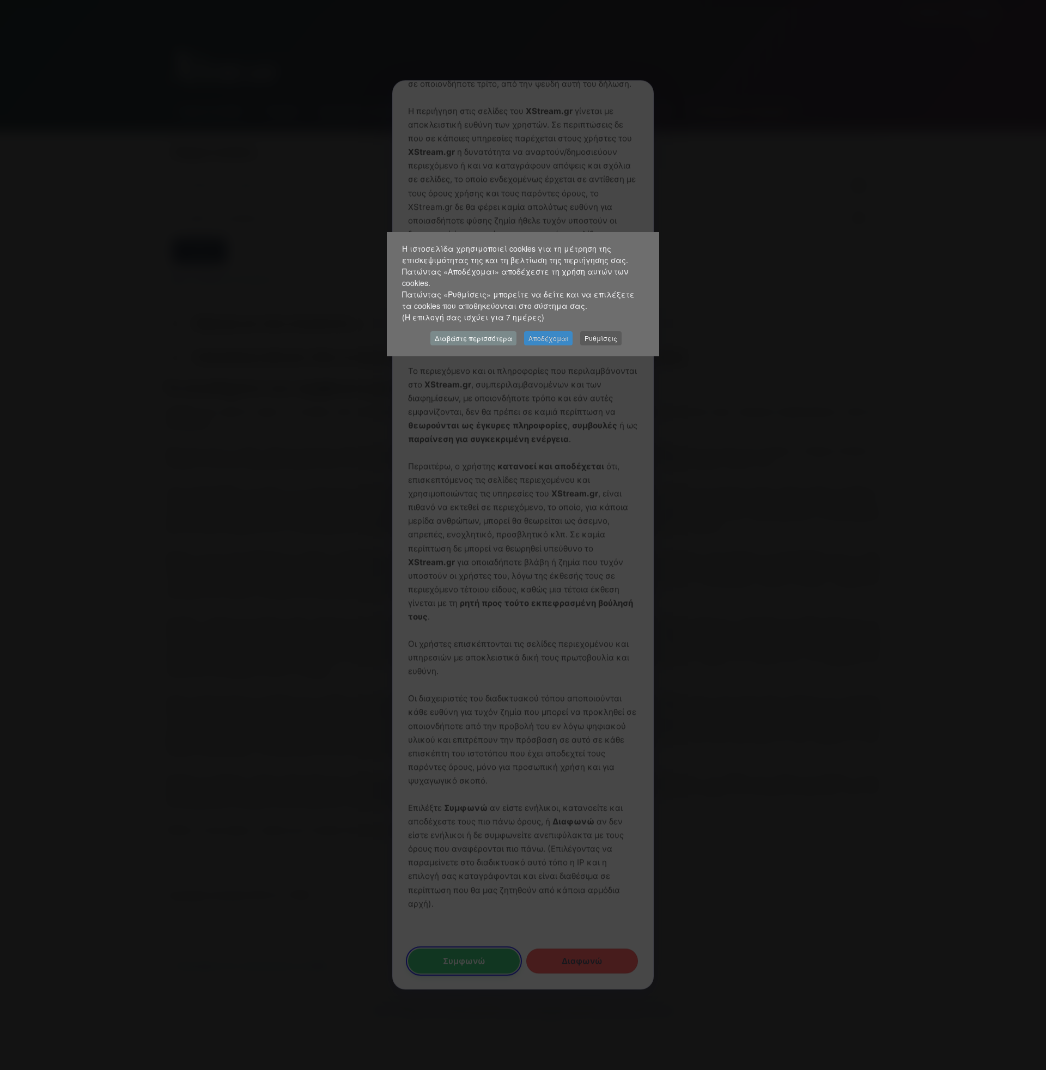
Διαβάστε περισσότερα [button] (473, 338)
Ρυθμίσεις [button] (601, 338)
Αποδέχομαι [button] (548, 338)
